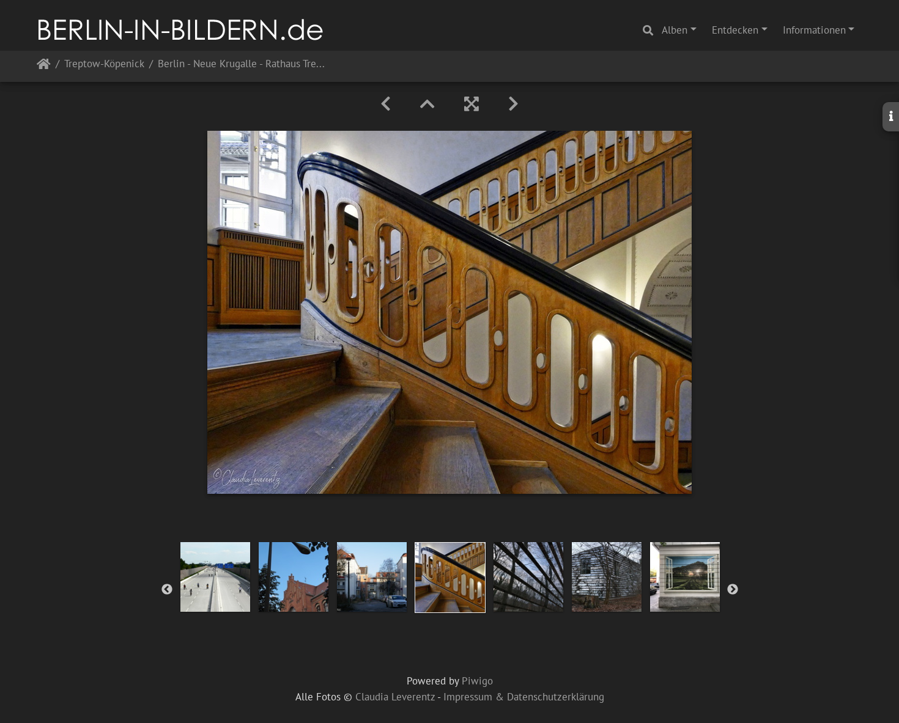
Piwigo (477, 681)
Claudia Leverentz (395, 696)
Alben (674, 30)
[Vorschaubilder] (427, 104)
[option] (215, 577)
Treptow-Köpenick (104, 64)
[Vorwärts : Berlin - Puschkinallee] (513, 104)
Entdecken (735, 30)
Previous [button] (167, 590)
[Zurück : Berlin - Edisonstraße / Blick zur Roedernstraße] (385, 104)
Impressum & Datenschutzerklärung (523, 696)
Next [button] (733, 590)
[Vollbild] (472, 104)
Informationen (814, 30)
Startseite (44, 66)
